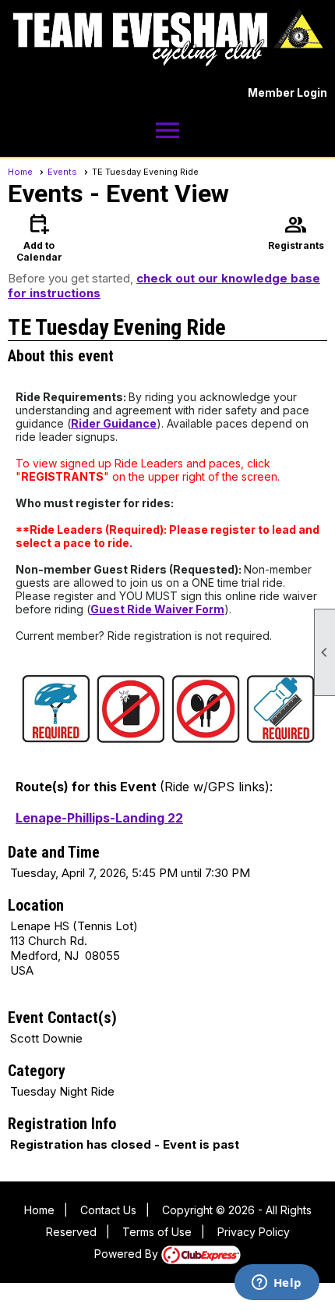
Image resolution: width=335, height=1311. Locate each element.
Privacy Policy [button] (253, 1231)
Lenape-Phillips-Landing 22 (99, 818)
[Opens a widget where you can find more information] (276, 1283)
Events (62, 171)
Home (20, 171)
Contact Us (108, 1210)
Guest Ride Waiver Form (157, 609)
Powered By (127, 1253)
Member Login (287, 92)
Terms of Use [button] (157, 1231)
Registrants (296, 231)
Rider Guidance (114, 423)
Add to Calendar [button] (39, 237)
